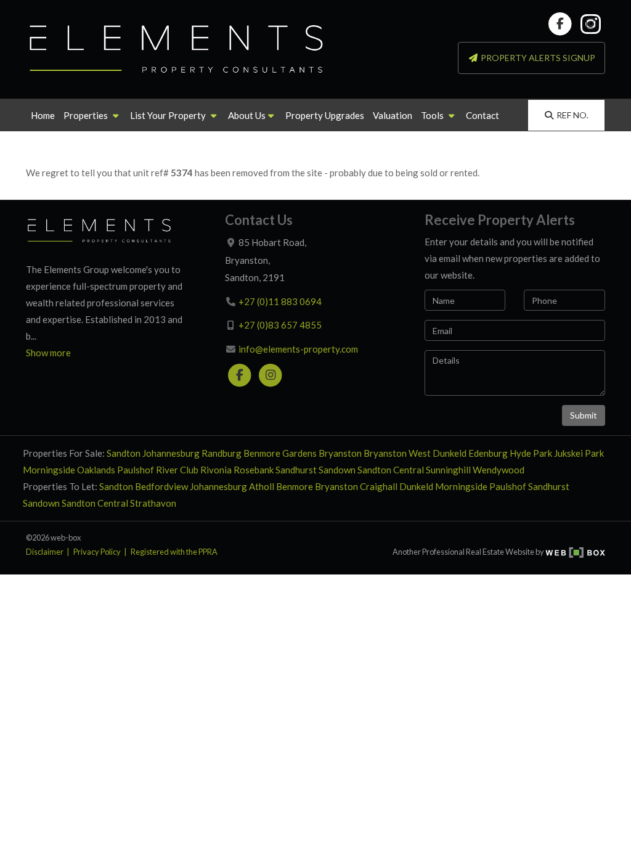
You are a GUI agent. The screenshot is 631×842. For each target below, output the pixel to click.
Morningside (49, 469)
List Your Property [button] (169, 115)
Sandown (337, 469)
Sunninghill (448, 469)
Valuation (392, 115)
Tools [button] (433, 115)
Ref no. (572, 115)
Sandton (123, 453)
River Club (177, 469)
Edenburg (488, 453)
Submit (583, 415)
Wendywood (498, 469)
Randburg (222, 453)
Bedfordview (161, 486)
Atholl (261, 486)
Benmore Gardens (280, 453)
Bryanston (340, 453)
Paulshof (135, 469)
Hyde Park (531, 453)
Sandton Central (390, 469)
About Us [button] (247, 115)
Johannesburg (171, 453)
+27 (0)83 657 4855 (280, 324)
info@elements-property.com (298, 348)
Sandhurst (296, 469)
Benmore (294, 486)
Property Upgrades (324, 115)
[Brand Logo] (177, 49)
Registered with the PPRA (174, 552)
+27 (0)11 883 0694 (280, 301)
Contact (482, 115)
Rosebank (254, 469)
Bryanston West (397, 453)
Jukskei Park (579, 453)
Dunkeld (449, 453)
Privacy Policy (97, 552)
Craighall (378, 486)
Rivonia (216, 469)
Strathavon (153, 503)
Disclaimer (44, 552)
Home (43, 115)
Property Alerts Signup (537, 57)
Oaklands (96, 469)
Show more (48, 352)
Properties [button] (86, 115)
